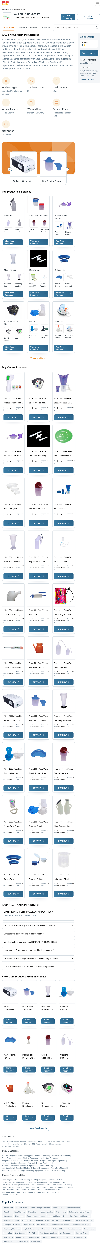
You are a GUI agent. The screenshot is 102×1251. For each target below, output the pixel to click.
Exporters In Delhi (87, 79)
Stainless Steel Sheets (60, 1225)
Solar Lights (8, 1237)
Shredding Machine (11, 1220)
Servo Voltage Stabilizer (40, 1208)
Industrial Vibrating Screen (79, 1212)
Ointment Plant (58, 1229)
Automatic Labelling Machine (47, 1220)
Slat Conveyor (43, 1229)
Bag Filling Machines (11, 1229)
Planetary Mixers (74, 1229)
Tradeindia (5, 9)
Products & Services (28, 27)
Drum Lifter (32, 1212)
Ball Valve (33, 1233)
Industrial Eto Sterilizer (57, 1216)
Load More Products (38, 1128)
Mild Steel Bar (42, 1225)
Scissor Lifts (61, 1212)
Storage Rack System (12, 1225)
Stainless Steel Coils (50, 1237)
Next (67, 169)
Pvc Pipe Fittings (79, 1237)
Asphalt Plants (28, 1229)
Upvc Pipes (7, 1242)
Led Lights (7, 1233)
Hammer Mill (27, 1220)
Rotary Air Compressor (36, 1216)
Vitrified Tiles (34, 1237)
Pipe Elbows (36, 1242)
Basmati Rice (58, 1208)
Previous (10, 169)
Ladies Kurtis (89, 1229)
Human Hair (8, 1208)
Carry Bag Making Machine (14, 1212)
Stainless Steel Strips (81, 1225)
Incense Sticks (81, 1233)
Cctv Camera (20, 1233)
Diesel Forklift (67, 1220)
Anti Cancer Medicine (48, 1233)
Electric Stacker (47, 1212)
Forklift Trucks (21, 1208)
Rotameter (7, 1216)
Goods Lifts (20, 1237)
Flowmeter (19, 1216)
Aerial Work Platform (84, 1220)
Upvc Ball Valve (22, 1242)
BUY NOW (12, 417)
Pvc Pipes (65, 1237)
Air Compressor (66, 1233)
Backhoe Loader (73, 1208)
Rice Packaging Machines (80, 1216)
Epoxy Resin (29, 1225)
